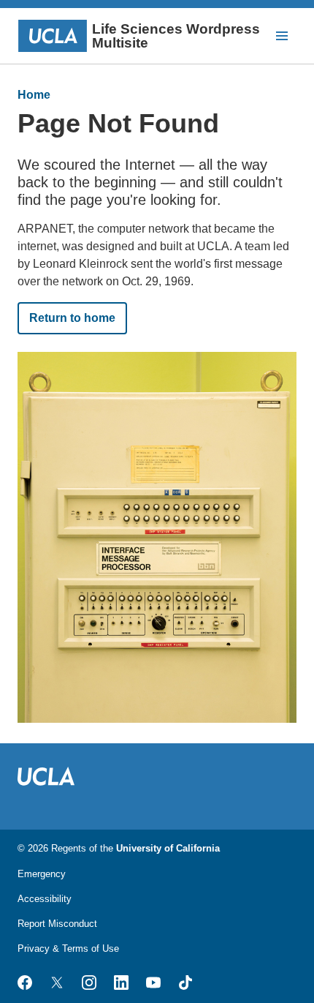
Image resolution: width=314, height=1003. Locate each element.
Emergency (42, 873)
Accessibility (45, 898)
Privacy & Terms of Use (68, 948)
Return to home (72, 318)
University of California (168, 848)
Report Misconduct (57, 923)
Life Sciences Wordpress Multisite (176, 35)
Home (34, 95)
